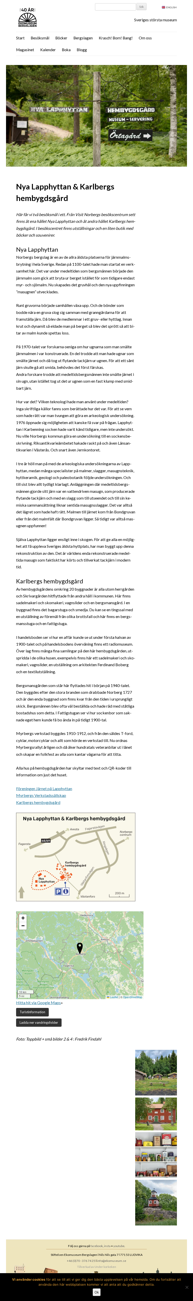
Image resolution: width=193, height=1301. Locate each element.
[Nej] (186, 1287)
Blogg (82, 49)
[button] (79, 948)
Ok (96, 1292)
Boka (66, 49)
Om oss (145, 38)
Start (20, 38)
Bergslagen (83, 38)
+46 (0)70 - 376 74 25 (81, 1261)
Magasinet (25, 49)
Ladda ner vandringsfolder (39, 1022)
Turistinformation (32, 1012)
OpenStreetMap (132, 997)
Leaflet (113, 997)
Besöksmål (40, 38)
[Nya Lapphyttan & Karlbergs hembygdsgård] (96, 165)
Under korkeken (105, 1266)
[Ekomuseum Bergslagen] (53, 18)
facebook (96, 1246)
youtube (118, 1246)
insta (107, 1246)
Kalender (48, 49)
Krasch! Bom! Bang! (116, 38)
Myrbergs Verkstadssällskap (41, 795)
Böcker (61, 38)
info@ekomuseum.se (111, 1261)
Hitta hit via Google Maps (38, 1002)
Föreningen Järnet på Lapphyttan (44, 788)
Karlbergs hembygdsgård (38, 802)
